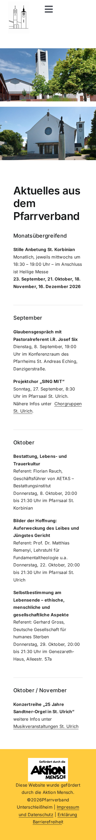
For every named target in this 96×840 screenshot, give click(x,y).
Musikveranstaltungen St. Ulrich (45, 726)
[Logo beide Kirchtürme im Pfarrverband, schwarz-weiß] (18, 3)
